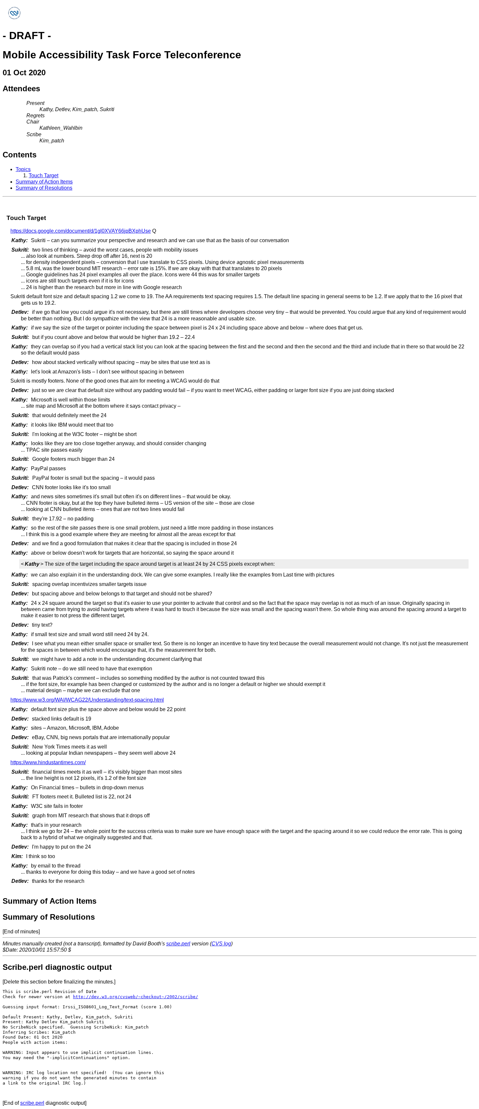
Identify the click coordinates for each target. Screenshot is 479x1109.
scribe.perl (178, 943)
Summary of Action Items (44, 181)
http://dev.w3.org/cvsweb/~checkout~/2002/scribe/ (135, 996)
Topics (23, 169)
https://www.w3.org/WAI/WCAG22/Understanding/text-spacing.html (87, 700)
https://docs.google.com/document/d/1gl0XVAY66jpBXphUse (80, 231)
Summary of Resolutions (44, 188)
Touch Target (43, 175)
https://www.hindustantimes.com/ (48, 762)
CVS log (221, 943)
